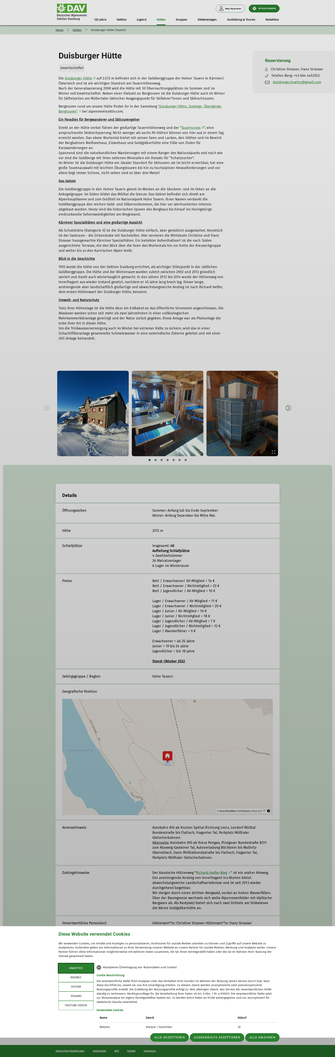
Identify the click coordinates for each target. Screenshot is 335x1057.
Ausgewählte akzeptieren (217, 1037)
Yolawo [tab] (76, 996)
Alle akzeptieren (169, 1037)
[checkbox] (187, 967)
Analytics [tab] (76, 968)
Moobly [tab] (76, 977)
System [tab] (76, 986)
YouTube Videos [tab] (76, 1005)
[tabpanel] (187, 998)
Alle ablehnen (262, 1037)
